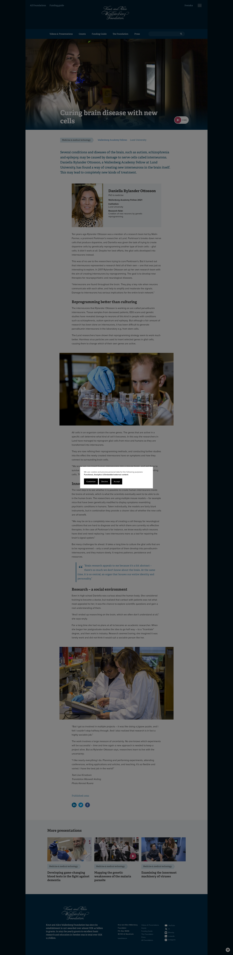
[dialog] (116, 477)
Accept (117, 481)
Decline (104, 481)
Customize (91, 481)
